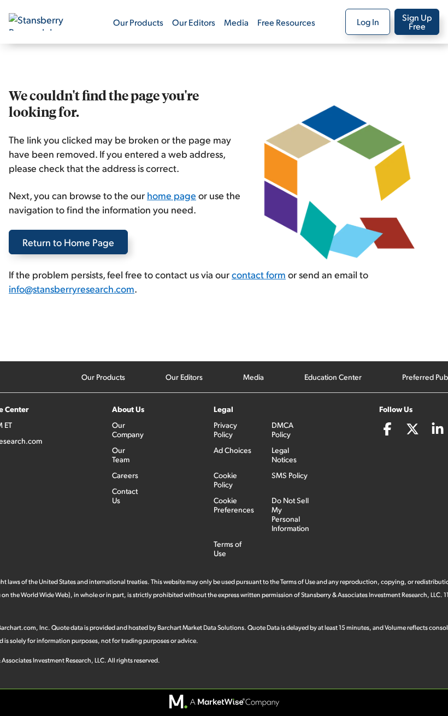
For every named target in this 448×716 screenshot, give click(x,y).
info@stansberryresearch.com (71, 288)
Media (236, 22)
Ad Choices (232, 450)
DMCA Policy (282, 429)
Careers (125, 475)
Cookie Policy (225, 479)
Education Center (333, 376)
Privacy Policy (225, 429)
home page (171, 195)
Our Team (120, 454)
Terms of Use (227, 548)
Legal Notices (284, 454)
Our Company (128, 429)
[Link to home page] (46, 22)
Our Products (138, 22)
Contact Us (125, 495)
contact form (259, 274)
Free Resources (286, 22)
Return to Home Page (68, 242)
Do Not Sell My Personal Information (290, 514)
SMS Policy (290, 475)
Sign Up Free (417, 21)
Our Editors (193, 22)
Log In (368, 21)
